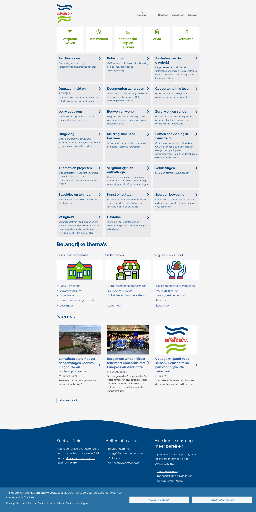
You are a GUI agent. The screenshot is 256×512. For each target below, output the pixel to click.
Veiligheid (66, 217)
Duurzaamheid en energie (72, 91)
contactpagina (164, 463)
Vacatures (178, 14)
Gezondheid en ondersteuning (175, 285)
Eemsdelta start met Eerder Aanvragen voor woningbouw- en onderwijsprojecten (78, 365)
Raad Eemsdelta (69, 285)
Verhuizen (186, 39)
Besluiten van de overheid (168, 60)
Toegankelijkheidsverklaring (174, 475)
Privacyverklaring (168, 471)
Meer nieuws (67, 400)
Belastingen (116, 58)
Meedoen (162, 300)
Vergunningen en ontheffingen (120, 170)
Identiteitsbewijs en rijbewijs (128, 43)
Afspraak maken (70, 41)
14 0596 (112, 453)
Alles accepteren (222, 499)
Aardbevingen (69, 58)
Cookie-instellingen (77, 503)
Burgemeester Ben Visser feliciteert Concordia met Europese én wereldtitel (126, 363)
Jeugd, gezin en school (171, 295)
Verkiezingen (165, 168)
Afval (157, 39)
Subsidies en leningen (75, 194)
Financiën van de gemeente (77, 300)
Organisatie (66, 295)
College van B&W (70, 290)
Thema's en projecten (75, 168)
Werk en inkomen (167, 290)
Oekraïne (114, 217)
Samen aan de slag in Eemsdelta (171, 136)
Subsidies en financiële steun (126, 295)
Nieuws (192, 14)
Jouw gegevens (71, 111)
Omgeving (66, 134)
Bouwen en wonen (121, 111)
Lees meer (65, 306)
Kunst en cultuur (120, 194)
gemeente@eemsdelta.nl (124, 463)
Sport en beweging (169, 194)
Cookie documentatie (50, 503)
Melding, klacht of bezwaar (121, 136)
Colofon (29, 503)
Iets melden (99, 39)
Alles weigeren (159, 499)
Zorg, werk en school (171, 111)
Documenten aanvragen (125, 88)
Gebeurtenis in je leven (172, 88)
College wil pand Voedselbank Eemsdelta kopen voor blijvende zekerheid (173, 365)
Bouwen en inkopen (120, 290)
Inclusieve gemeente (170, 480)
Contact (163, 14)
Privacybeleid (13, 503)
